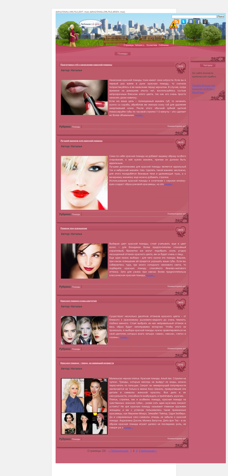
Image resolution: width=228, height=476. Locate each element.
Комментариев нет (177, 126)
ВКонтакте (190, 21)
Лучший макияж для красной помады (81, 140)
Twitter (183, 21)
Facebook (197, 21)
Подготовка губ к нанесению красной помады (86, 64)
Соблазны (164, 45)
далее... (139, 115)
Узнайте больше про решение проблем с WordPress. (203, 89)
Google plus (205, 21)
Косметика (152, 45)
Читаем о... (140, 45)
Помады (76, 127)
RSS (176, 21)
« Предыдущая (118, 450)
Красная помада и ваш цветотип (78, 301)
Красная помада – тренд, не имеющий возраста (87, 363)
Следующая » (148, 450)
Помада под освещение (73, 228)
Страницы (129, 45)
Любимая (91, 24)
